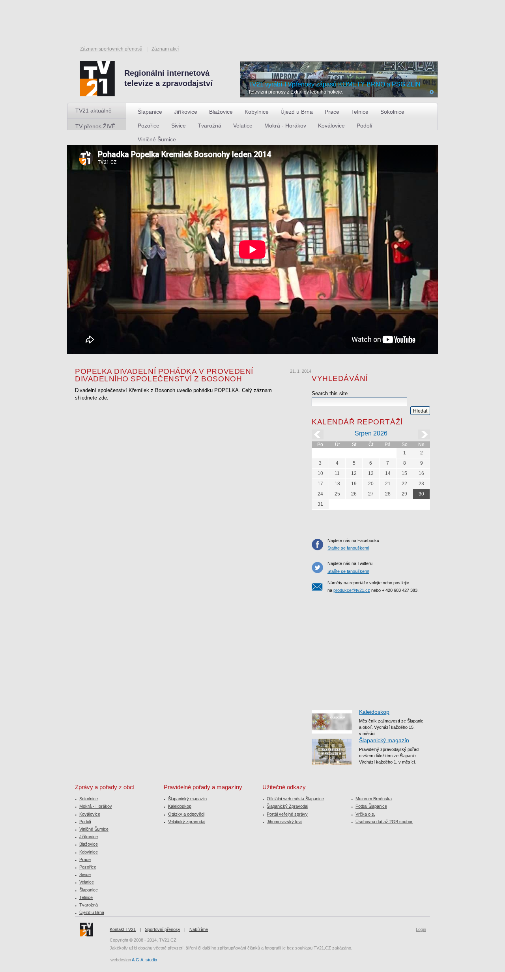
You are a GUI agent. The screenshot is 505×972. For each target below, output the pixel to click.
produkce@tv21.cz (351, 590)
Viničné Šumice (157, 139)
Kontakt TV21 (123, 929)
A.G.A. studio (144, 959)
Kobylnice (257, 112)
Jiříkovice (185, 112)
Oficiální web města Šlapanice (295, 798)
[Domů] (159, 79)
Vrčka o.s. (365, 814)
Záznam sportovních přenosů (111, 49)
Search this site (330, 393)
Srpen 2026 (371, 433)
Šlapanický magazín (384, 740)
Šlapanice (150, 112)
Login (421, 929)
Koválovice (331, 125)
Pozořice (148, 125)
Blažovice (221, 112)
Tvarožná (209, 125)
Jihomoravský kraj (284, 821)
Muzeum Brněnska (373, 798)
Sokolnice (392, 112)
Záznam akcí (165, 49)
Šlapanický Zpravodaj (287, 806)
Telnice (359, 112)
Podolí (364, 125)
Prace (332, 112)
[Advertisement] (371, 651)
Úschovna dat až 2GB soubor (384, 821)
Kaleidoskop (374, 712)
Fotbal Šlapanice (371, 806)
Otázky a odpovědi (186, 814)
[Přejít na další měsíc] (424, 434)
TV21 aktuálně (93, 110)
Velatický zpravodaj (186, 821)
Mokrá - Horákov (285, 125)
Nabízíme (198, 929)
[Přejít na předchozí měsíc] (318, 434)
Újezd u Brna (297, 112)
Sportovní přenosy (162, 929)
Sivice (178, 125)
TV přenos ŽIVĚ (95, 126)
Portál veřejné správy (287, 814)
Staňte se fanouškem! (348, 548)
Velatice (242, 125)
